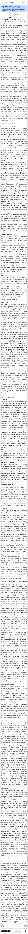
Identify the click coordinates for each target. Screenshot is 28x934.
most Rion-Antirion (13, 567)
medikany (4, 504)
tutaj (24, 100)
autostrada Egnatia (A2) (18, 549)
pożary (24, 502)
